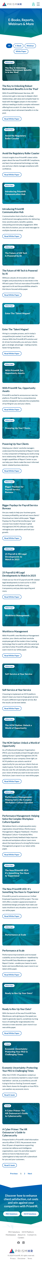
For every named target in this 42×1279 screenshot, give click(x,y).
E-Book (18, 45)
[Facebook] (18, 1242)
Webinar (30, 45)
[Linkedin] (23, 1242)
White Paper (21, 51)
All (9, 45)
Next (30, 1173)
